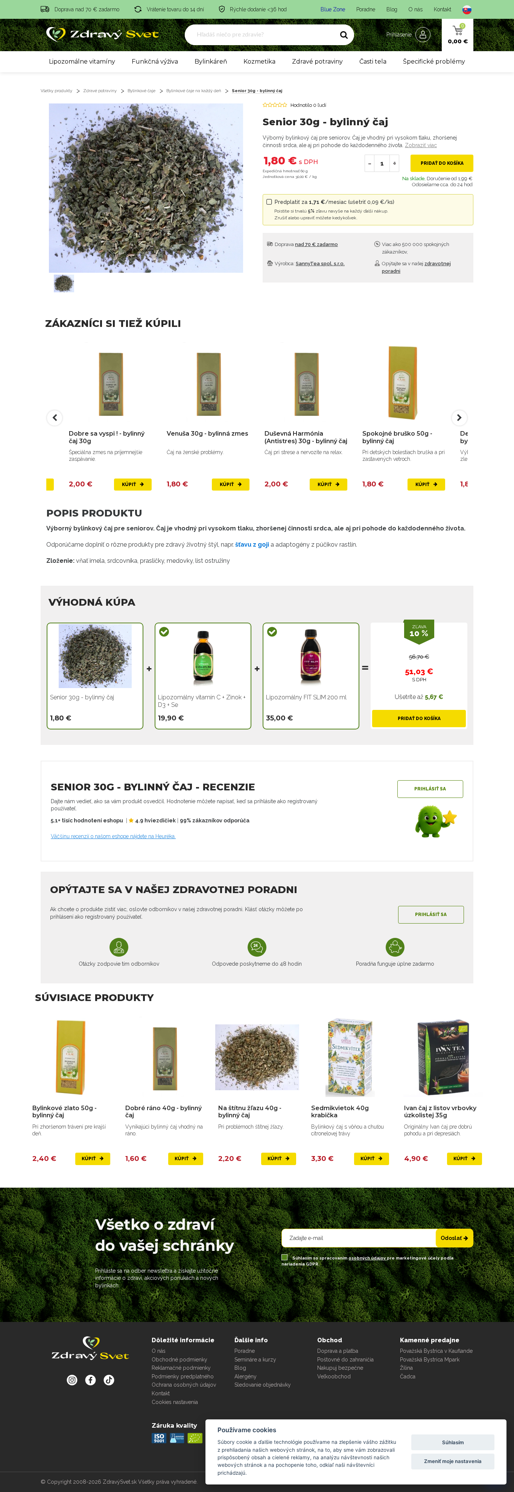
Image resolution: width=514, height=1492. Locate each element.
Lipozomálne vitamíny (82, 61)
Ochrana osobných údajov (184, 1385)
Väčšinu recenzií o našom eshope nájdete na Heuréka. (113, 836)
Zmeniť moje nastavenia (453, 1461)
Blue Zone (333, 9)
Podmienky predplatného (183, 1376)
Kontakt (442, 9)
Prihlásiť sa (430, 789)
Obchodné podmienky (179, 1360)
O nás (416, 9)
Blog (391, 9)
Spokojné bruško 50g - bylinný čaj (397, 437)
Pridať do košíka (442, 163)
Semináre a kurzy (255, 1360)
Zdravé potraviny (317, 61)
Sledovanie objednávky (262, 1385)
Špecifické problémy (434, 61)
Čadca (407, 1376)
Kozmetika (259, 61)
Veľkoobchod (334, 1376)
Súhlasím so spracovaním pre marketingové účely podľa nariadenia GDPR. (367, 1261)
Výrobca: (309, 263)
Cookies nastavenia (175, 1402)
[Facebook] (108, 1380)
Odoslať (451, 1238)
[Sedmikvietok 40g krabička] (350, 1057)
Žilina (406, 1368)
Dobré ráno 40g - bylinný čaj (163, 1112)
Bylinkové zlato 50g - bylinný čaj (64, 1112)
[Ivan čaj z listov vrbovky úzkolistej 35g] (443, 1057)
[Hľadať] (344, 35)
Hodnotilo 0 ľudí (308, 105)
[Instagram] (72, 1380)
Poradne (365, 9)
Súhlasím (453, 1442)
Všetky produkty (56, 90)
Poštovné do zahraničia (345, 1360)
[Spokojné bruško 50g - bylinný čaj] (403, 382)
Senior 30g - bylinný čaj (257, 90)
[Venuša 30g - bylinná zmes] (208, 382)
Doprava (306, 244)
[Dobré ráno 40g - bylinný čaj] (164, 1057)
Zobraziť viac (421, 145)
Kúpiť (129, 484)
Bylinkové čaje (141, 90)
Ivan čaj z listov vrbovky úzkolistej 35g (440, 1112)
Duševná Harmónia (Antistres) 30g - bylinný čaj (306, 437)
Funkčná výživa (155, 61)
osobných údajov (367, 1258)
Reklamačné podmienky (181, 1368)
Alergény (245, 1376)
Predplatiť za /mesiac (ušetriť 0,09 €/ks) (334, 209)
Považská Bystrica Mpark (429, 1360)
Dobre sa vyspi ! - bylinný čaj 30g (106, 437)
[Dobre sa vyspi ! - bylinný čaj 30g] (110, 382)
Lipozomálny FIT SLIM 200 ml (306, 697)
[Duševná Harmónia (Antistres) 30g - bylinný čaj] (306, 382)
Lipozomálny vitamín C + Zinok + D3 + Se (202, 701)
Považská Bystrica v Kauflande (436, 1351)
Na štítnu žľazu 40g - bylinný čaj (249, 1112)
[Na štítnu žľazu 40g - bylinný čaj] (257, 1057)
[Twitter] (90, 1380)
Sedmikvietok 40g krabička (340, 1112)
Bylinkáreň (211, 61)
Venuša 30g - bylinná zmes (207, 433)
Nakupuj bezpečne (340, 1368)
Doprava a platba (337, 1351)
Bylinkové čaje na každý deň (193, 90)
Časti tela (372, 61)
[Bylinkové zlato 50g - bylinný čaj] (71, 1057)
